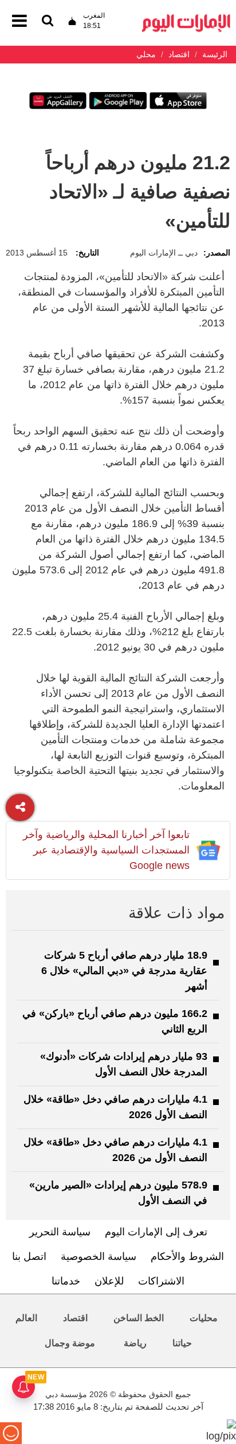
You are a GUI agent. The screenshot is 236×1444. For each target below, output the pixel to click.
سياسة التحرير (60, 1232)
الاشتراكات (161, 1281)
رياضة (135, 1343)
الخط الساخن (138, 1318)
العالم (26, 1318)
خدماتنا (66, 1281)
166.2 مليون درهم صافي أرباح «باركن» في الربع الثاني (114, 1021)
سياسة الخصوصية (98, 1256)
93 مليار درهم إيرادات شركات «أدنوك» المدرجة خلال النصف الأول (123, 1064)
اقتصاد (75, 1318)
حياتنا (182, 1343)
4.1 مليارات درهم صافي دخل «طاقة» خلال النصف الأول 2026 (115, 1107)
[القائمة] (47, 21)
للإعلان (109, 1281)
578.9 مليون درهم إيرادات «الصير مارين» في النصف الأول (118, 1192)
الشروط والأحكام (187, 1256)
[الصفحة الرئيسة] (186, 17)
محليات (204, 1318)
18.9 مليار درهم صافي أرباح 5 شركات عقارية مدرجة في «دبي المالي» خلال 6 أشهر (124, 971)
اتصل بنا (29, 1256)
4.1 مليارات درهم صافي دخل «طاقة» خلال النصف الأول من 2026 (115, 1149)
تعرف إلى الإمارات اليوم (156, 1232)
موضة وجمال (70, 1343)
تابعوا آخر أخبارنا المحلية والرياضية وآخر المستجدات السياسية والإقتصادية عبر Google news (106, 850)
